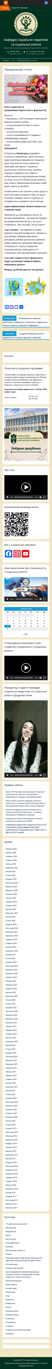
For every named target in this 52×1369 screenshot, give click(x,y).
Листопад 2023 (12, 966)
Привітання (10, 1303)
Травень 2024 (11, 943)
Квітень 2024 (11, 947)
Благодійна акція (12, 1243)
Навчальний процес (14, 1281)
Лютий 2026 (10, 872)
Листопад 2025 (12, 883)
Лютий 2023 (10, 1000)
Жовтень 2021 (11, 1060)
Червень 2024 (11, 940)
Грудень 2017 (11, 1196)
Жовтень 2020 (11, 1106)
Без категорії (11, 1239)
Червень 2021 (11, 1076)
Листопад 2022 (12, 1011)
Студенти (9, 1326)
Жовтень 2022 (11, 1015)
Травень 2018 (11, 1181)
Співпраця (10, 1319)
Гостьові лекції (12, 1264)
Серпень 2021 (11, 1068)
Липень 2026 (11, 853)
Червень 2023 (11, 985)
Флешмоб (10, 1334)
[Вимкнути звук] (40, 497)
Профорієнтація (12, 1311)
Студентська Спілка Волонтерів (18, 1330)
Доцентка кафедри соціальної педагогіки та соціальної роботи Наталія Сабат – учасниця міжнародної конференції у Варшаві (24, 812)
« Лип (25, 634)
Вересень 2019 (12, 1140)
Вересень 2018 (12, 1174)
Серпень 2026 (11, 849)
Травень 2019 (11, 1147)
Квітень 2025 (11, 909)
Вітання (9, 1254)
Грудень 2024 (11, 924)
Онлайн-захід (11, 1288)
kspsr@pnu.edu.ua (16, 54)
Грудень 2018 (11, 1162)
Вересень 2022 (12, 1019)
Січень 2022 (10, 1049)
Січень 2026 (10, 875)
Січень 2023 (10, 1004)
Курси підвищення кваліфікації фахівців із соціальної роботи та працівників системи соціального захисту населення (22, 1274)
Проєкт (8, 1307)
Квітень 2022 (11, 1038)
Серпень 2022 (11, 1023)
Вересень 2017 (12, 1208)
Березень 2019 (12, 1155)
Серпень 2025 (11, 894)
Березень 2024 (12, 951)
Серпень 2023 (11, 977)
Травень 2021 (11, 1079)
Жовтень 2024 (11, 932)
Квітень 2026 (11, 864)
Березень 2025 (12, 913)
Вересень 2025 (12, 890)
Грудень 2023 (11, 962)
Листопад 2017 (12, 1200)
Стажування (11, 1322)
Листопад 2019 (12, 1132)
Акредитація (11, 1232)
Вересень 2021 (12, 1064)
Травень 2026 (11, 860)
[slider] (24, 497)
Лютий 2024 (10, 955)
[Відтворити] (7, 497)
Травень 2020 (11, 1113)
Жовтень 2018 (11, 1170)
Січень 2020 (10, 1125)
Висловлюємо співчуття (15, 1250)
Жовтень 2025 (11, 887)
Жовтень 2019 (11, 1136)
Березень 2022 (12, 1042)
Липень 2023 (11, 981)
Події (8, 1296)
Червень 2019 (11, 1144)
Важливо (9, 1247)
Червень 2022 (11, 1030)
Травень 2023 (11, 989)
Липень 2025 (11, 898)
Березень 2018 (12, 1189)
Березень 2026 (12, 868)
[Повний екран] (44, 497)
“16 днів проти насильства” (16, 1224)
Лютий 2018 (10, 1193)
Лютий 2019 (10, 1159)
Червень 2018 (11, 1178)
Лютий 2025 (10, 917)
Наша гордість (11, 1285)
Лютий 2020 (10, 1121)
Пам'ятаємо (10, 1292)
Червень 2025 (11, 902)
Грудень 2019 (11, 1128)
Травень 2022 (11, 1034)
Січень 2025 (10, 921)
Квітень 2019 (11, 1151)
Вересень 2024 (12, 936)
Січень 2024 (10, 958)
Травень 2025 (11, 906)
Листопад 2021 (12, 1057)
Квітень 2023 (11, 992)
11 (13, 620)
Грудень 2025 (11, 879)
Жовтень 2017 (11, 1204)
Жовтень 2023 (11, 970)
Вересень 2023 (12, 974)
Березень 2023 (12, 996)
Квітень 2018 (11, 1185)
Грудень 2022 (11, 1008)
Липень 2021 (11, 1072)
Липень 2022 (11, 1026)
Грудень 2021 (11, 1053)
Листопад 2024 (12, 928)
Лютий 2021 (10, 1091)
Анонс (8, 1235)
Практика (9, 1300)
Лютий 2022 (10, 1045)
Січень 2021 (10, 1094)
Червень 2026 (11, 856)
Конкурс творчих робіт (15, 1268)
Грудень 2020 (11, 1098)
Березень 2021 (12, 1087)
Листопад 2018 (12, 1166)
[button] (26, 487)
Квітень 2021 (11, 1083)
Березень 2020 (12, 1117)
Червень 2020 (11, 1110)
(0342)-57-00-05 (14, 51)
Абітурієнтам (11, 1228)
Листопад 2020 (12, 1102)
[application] (26, 487)
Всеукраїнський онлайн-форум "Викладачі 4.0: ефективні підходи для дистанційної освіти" (24, 1259)
